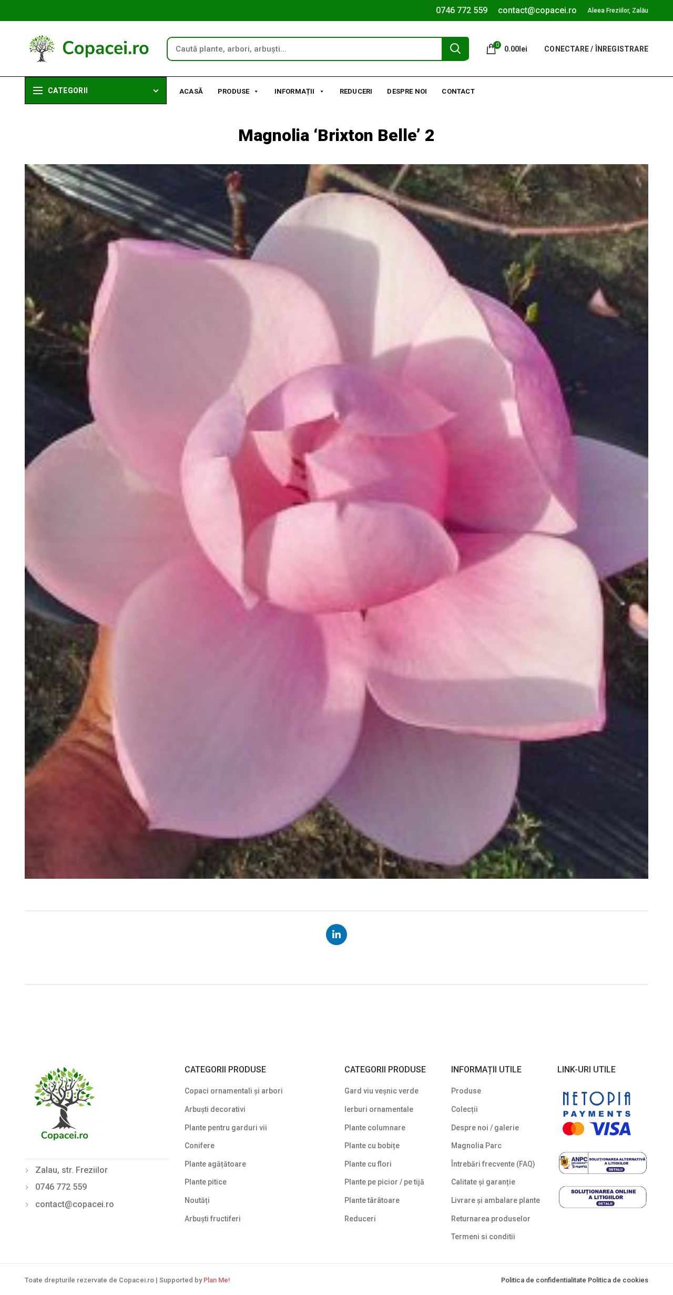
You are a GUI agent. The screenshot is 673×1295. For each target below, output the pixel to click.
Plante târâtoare (372, 1200)
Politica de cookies (618, 1280)
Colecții (464, 1109)
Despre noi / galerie (485, 1127)
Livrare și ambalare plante (495, 1200)
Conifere (200, 1145)
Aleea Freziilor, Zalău (617, 10)
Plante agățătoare (215, 1164)
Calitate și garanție (483, 1182)
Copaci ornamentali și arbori (234, 1091)
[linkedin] (336, 934)
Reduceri (356, 91)
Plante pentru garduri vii (226, 1127)
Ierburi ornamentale (378, 1109)
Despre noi (407, 91)
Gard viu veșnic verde (381, 1091)
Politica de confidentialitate (544, 1280)
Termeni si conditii (483, 1236)
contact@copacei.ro (537, 10)
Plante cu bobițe (372, 1145)
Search (455, 48)
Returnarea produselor (491, 1218)
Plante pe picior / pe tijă (384, 1182)
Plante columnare (374, 1127)
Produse (233, 91)
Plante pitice (206, 1182)
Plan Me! (216, 1280)
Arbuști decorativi (215, 1109)
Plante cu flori (368, 1164)
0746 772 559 (461, 10)
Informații (294, 91)
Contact (458, 91)
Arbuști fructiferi (213, 1218)
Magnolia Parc (476, 1145)
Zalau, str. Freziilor (71, 1170)
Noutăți (197, 1200)
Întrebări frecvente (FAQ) (493, 1164)
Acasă (191, 91)
